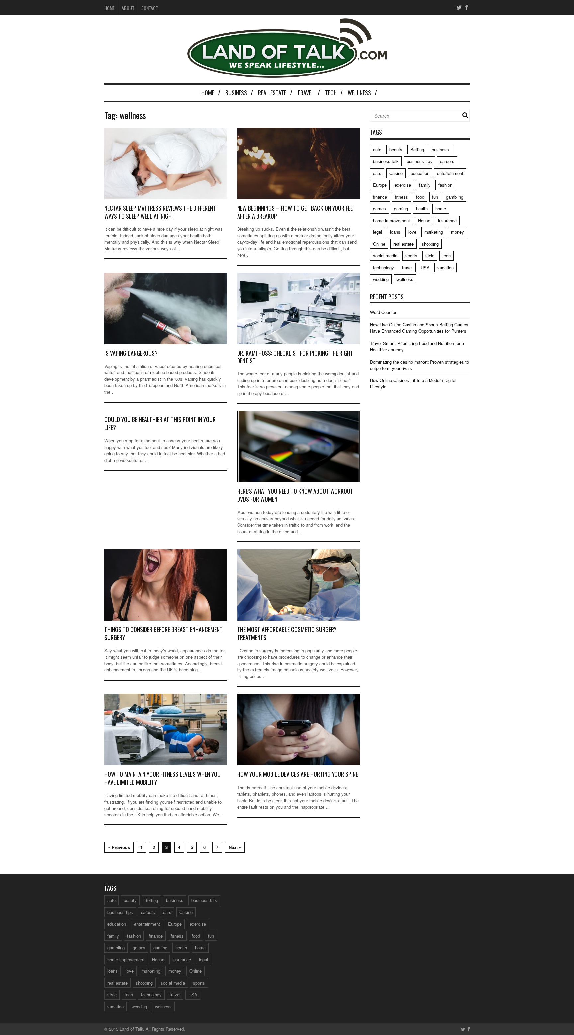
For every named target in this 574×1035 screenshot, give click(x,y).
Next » (235, 847)
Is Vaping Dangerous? (131, 353)
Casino (396, 173)
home (440, 208)
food (420, 197)
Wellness (359, 92)
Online (379, 244)
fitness (401, 197)
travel (407, 267)
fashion (445, 185)
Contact (149, 7)
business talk (386, 161)
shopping (430, 244)
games (379, 208)
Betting (417, 149)
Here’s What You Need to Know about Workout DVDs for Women (295, 495)
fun (435, 197)
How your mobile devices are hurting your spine (297, 774)
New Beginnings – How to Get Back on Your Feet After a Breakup (296, 212)
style (429, 255)
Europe (380, 185)
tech (446, 255)
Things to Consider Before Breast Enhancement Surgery (163, 633)
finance (380, 197)
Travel (305, 92)
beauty (395, 149)
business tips (419, 161)
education (420, 173)
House (424, 220)
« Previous (119, 847)
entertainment (450, 173)
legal (377, 232)
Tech (331, 92)
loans (395, 232)
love (412, 232)
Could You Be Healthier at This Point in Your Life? (160, 423)
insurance (447, 220)
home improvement (391, 220)
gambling (454, 197)
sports (411, 255)
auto (377, 149)
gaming (401, 208)
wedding (381, 279)
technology (383, 267)
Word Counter (383, 312)
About (128, 7)
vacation (445, 267)
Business (236, 92)
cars (377, 173)
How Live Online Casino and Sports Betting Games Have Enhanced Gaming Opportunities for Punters (419, 327)
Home (109, 7)
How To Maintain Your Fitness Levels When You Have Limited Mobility (162, 778)
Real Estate (272, 92)
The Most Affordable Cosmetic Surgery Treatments (286, 633)
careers (447, 161)
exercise (403, 185)
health (422, 208)
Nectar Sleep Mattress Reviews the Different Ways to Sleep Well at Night (160, 212)
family (424, 185)
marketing (433, 232)
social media (385, 255)
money (457, 232)
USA (425, 267)
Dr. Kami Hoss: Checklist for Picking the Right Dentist (295, 357)
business (440, 149)
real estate (403, 244)
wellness (405, 279)
